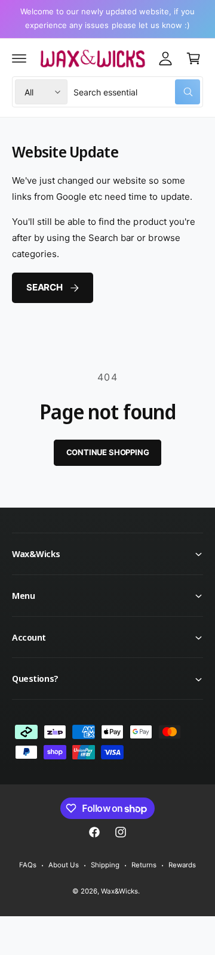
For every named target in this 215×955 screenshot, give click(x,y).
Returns (143, 865)
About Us (63, 865)
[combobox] (136, 91)
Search (44, 287)
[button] (19, 58)
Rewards (182, 865)
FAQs (27, 865)
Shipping (105, 865)
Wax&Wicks (119, 891)
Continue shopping (107, 452)
